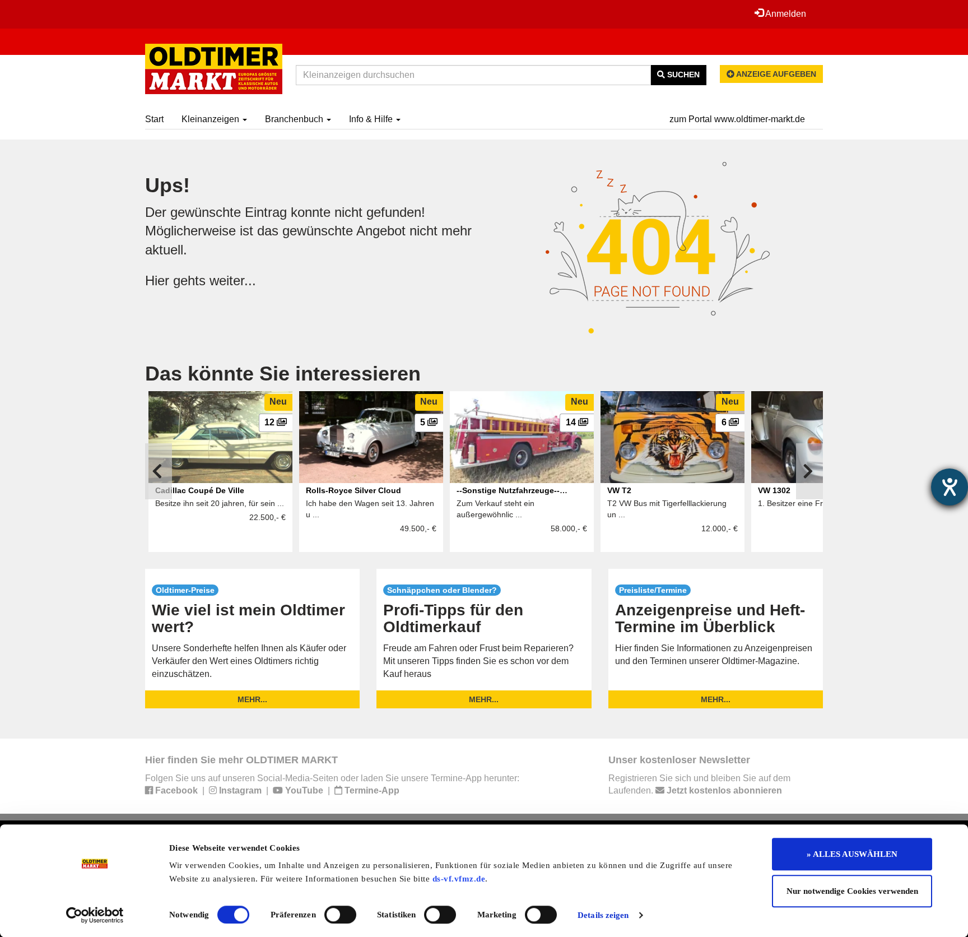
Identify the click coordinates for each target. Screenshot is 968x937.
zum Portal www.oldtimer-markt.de (737, 119)
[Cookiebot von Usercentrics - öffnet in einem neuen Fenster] (95, 915)
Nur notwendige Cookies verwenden (852, 891)
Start (154, 119)
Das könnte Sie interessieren (283, 373)
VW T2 (619, 490)
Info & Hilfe (372, 119)
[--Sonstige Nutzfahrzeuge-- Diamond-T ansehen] (522, 437)
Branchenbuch (295, 119)
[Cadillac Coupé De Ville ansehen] (220, 437)
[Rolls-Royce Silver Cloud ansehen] (371, 437)
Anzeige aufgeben (775, 73)
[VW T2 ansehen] (672, 437)
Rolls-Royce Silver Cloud (353, 490)
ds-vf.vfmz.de (459, 878)
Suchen (682, 74)
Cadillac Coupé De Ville (199, 490)
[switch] (340, 915)
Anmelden (785, 13)
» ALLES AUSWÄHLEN (852, 854)
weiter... (233, 280)
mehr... (252, 699)
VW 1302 (774, 490)
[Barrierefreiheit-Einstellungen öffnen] (949, 487)
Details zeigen (603, 915)
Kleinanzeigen (211, 119)
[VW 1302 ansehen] (823, 437)
